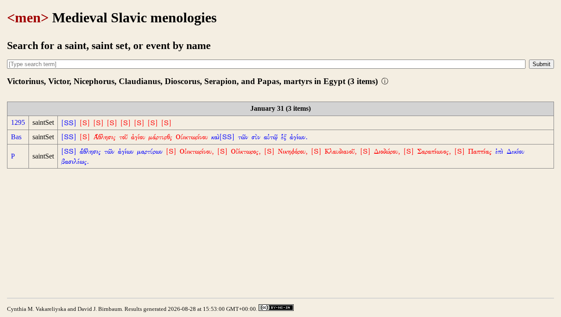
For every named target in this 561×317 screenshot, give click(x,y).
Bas (16, 137)
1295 (18, 122)
